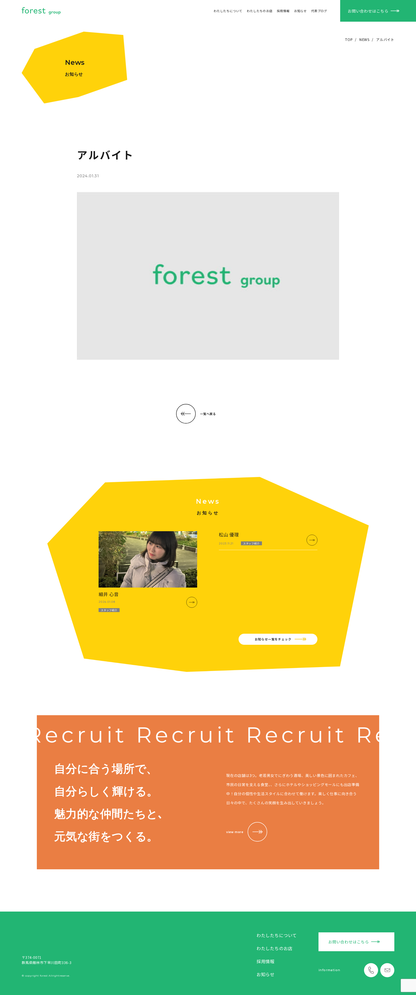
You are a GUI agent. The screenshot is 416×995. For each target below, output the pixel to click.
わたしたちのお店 (259, 11)
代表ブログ (319, 11)
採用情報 (283, 11)
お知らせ (300, 11)
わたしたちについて (228, 11)
